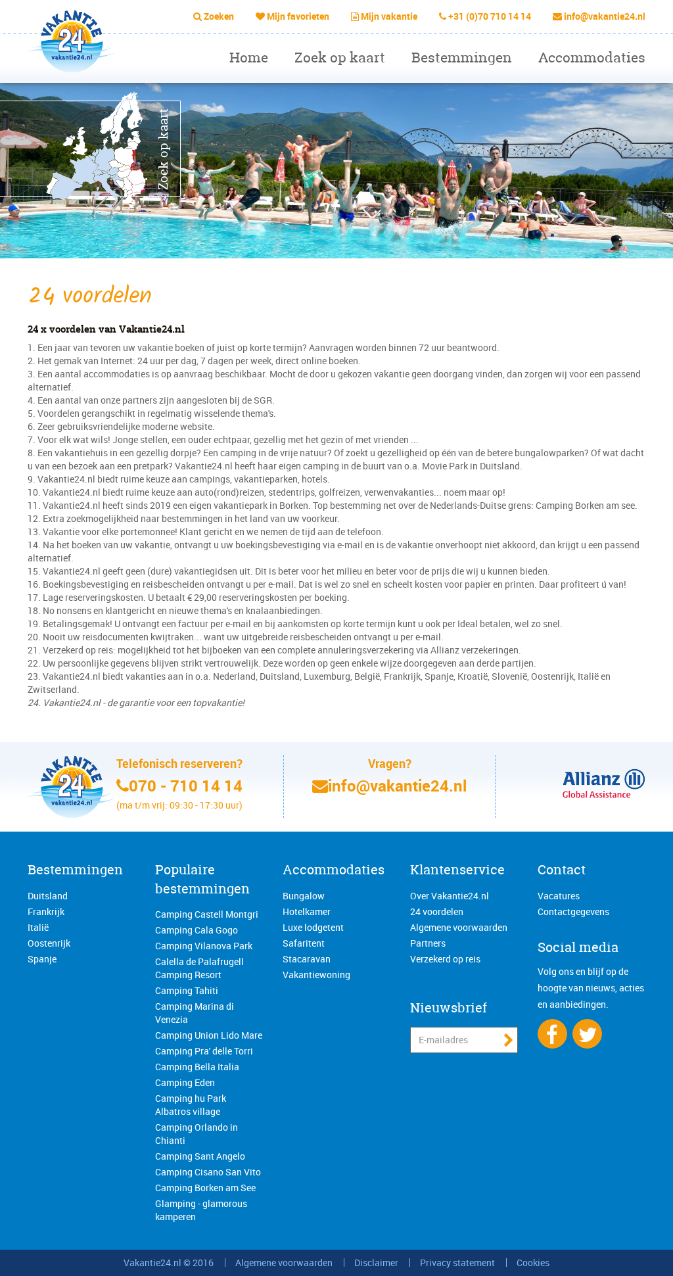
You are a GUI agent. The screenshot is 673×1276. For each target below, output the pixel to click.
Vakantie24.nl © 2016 (169, 1262)
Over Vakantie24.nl (449, 895)
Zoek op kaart (339, 57)
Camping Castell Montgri (206, 914)
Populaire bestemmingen (202, 879)
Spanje (42, 959)
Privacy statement (457, 1262)
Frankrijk (46, 911)
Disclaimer (376, 1262)
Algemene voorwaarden (458, 927)
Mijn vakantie (389, 16)
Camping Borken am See (205, 1187)
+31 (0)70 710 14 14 (489, 16)
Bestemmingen (461, 57)
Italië (38, 927)
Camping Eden (185, 1082)
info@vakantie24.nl (604, 16)
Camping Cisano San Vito (208, 1172)
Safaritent (304, 943)
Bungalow (304, 895)
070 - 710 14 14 (186, 785)
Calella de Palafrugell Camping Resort (199, 968)
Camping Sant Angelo (200, 1156)
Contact (562, 869)
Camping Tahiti (186, 990)
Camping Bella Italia (197, 1066)
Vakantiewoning (316, 974)
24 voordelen (436, 911)
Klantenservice (457, 869)
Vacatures (559, 895)
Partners (428, 943)
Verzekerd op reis (445, 959)
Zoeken (219, 16)
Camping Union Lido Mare (208, 1035)
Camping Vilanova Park (203, 945)
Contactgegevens (573, 911)
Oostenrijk (49, 943)
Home (248, 57)
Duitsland (48, 895)
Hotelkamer (307, 911)
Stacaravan (307, 959)
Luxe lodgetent (313, 927)
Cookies (533, 1262)
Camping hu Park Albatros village (190, 1105)
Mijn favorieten (298, 16)
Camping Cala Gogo (196, 930)
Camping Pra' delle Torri (204, 1051)
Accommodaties (591, 57)
